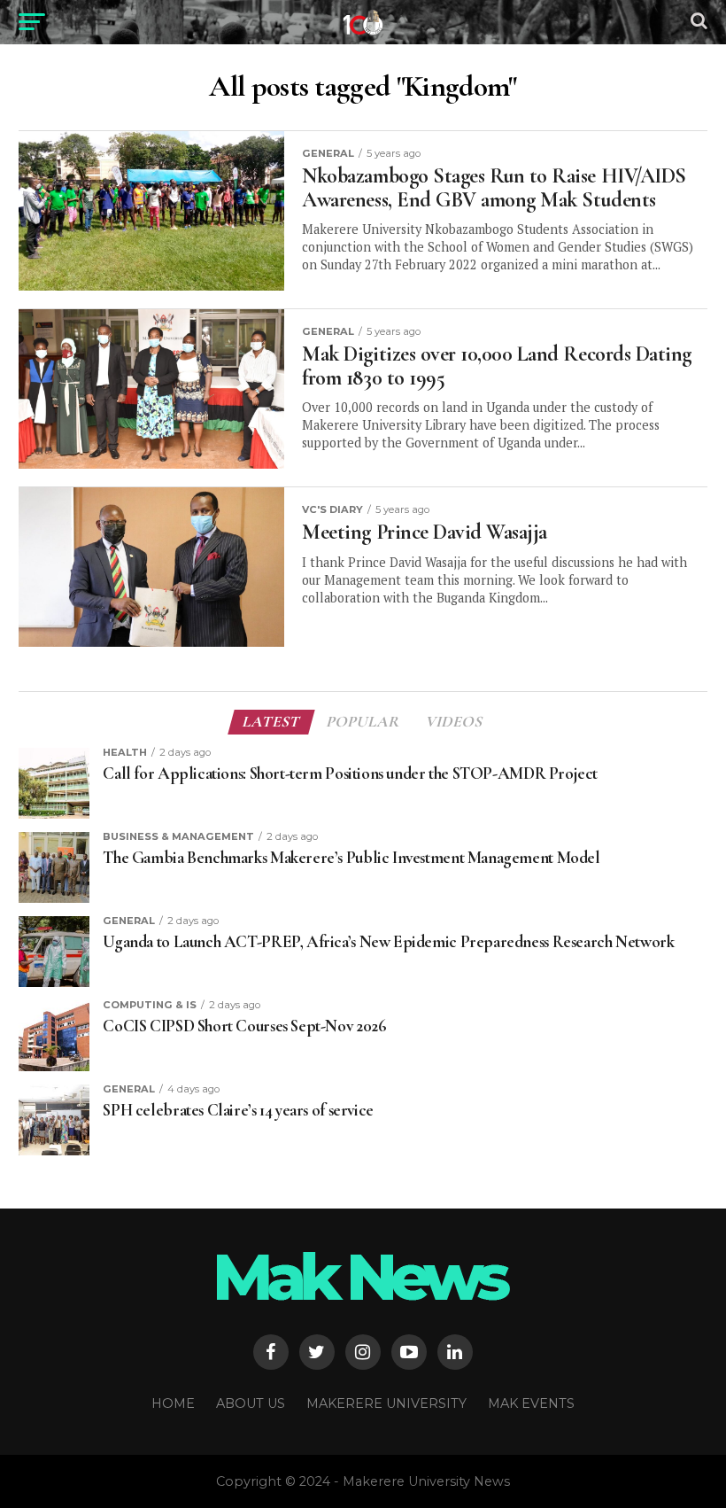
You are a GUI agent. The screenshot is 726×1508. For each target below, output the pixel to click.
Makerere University (386, 1403)
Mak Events (531, 1403)
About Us (250, 1403)
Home (173, 1403)
